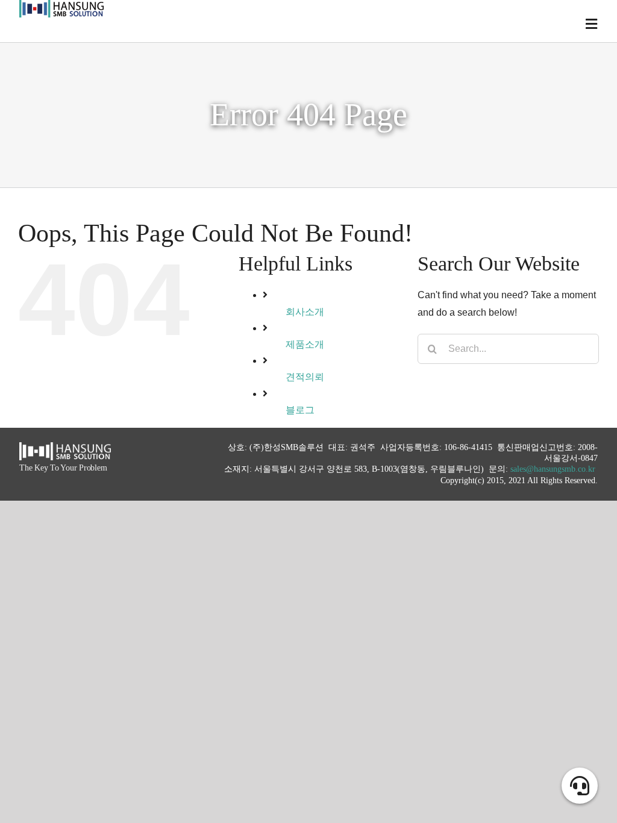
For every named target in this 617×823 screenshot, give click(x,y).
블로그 (300, 410)
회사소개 (305, 312)
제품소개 (305, 344)
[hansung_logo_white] (65, 447)
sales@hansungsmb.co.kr (552, 469)
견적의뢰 (305, 377)
